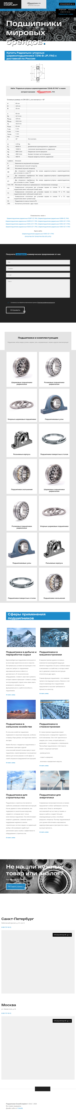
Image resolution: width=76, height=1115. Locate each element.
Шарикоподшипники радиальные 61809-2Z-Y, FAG (21, 221)
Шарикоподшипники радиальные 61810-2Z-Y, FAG (54, 221)
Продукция (62, 9)
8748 (36, 236)
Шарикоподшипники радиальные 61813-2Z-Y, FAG (22, 226)
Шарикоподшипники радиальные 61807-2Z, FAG (22, 218)
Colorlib (20, 1108)
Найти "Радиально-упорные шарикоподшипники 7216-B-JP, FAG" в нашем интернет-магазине (38, 90)
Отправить (15, 310)
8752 (49, 236)
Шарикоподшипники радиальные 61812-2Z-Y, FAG (54, 224)
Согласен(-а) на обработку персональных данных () (33, 302)
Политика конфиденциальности (46, 302)
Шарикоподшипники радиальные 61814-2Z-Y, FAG (54, 226)
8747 (33, 236)
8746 (29, 236)
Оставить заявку (10, 694)
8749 (39, 236)
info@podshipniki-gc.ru (67, 4)
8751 (46, 236)
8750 (43, 236)
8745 (26, 236)
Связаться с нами (66, 14)
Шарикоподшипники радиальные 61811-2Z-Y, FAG (21, 224)
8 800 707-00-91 (65, 12)
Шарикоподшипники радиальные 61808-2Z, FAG (53, 218)
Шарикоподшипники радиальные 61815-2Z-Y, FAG (38, 234)
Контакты (71, 9)
